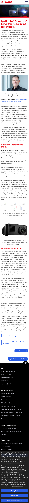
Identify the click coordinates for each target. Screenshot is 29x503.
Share (20, 351)
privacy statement (17, 486)
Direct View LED (6, 397)
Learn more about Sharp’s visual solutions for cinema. (14, 342)
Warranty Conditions (7, 384)
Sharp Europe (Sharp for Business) (11, 443)
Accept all (14, 491)
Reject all (14, 495)
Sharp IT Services (6, 450)
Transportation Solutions (9, 406)
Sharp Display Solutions (8, 428)
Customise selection (14, 501)
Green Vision (5, 419)
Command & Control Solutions (10, 416)
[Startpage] (6, 2)
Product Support (6, 374)
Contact (3, 435)
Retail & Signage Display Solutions (11, 413)
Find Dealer (4, 381)
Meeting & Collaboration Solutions (11, 409)
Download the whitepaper (10, 336)
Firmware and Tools (7, 378)
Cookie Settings (10, 484)
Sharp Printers (5, 446)
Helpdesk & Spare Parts (8, 371)
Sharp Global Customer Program (11, 432)
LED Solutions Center (7, 393)
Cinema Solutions (6, 400)
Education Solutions (7, 403)
